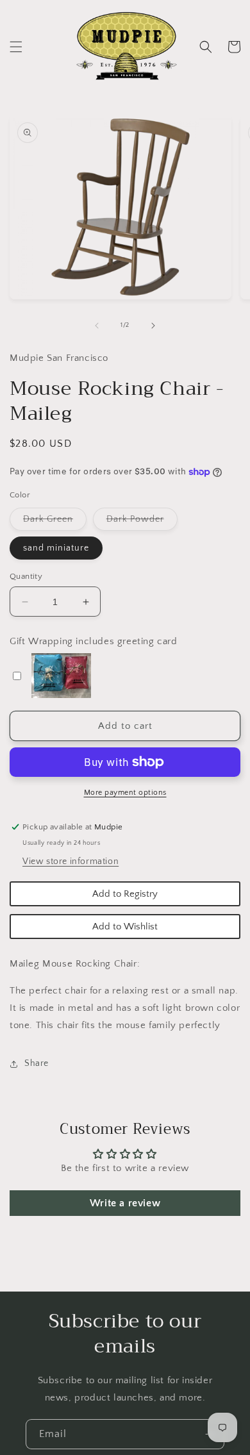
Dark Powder (142, 522)
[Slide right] (153, 326)
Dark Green (55, 522)
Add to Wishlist (125, 926)
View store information (70, 861)
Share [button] (36, 1063)
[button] (16, 47)
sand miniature (56, 548)
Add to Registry (125, 893)
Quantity (26, 576)
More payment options (125, 792)
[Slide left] (97, 326)
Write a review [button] (125, 1203)
